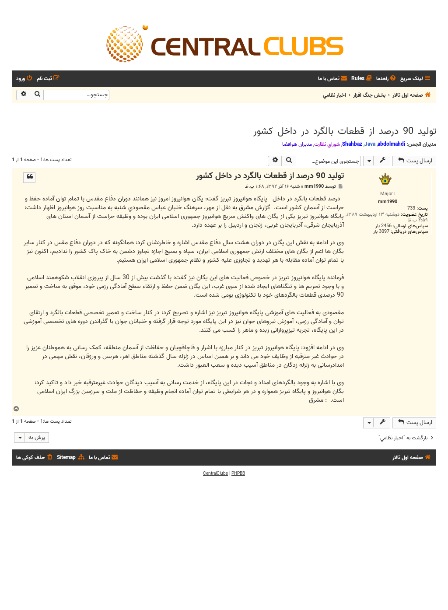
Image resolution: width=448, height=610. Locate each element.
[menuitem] (386, 79)
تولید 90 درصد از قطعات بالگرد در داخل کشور (344, 131)
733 (411, 208)
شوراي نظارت (327, 144)
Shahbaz (352, 144)
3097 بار (381, 232)
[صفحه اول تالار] (224, 43)
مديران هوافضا (297, 144)
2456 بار (383, 226)
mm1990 (314, 186)
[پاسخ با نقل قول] (29, 177)
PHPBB (238, 473)
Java (369, 144)
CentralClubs (215, 473)
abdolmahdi (391, 144)
